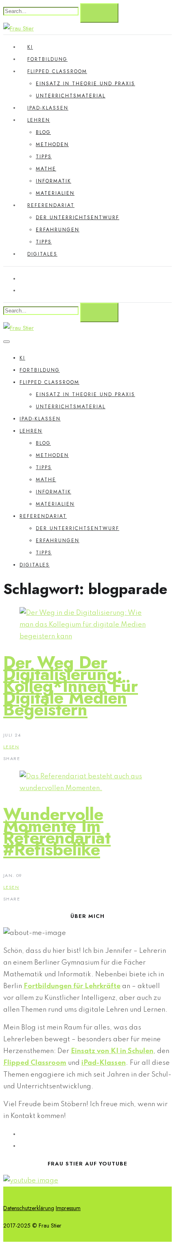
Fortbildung (47, 59)
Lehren (38, 120)
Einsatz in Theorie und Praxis (85, 83)
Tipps (44, 156)
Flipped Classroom (57, 71)
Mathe (46, 168)
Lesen (11, 746)
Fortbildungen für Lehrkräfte (72, 986)
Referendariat (50, 205)
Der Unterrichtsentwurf (77, 217)
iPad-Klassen (47, 108)
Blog (43, 132)
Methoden (52, 144)
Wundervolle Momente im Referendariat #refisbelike (57, 832)
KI (30, 47)
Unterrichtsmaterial (70, 95)
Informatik (53, 181)
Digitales (42, 254)
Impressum (68, 1208)
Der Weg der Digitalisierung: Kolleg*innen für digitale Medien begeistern (70, 686)
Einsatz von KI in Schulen (112, 1051)
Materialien (55, 193)
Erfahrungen (57, 229)
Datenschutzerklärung (28, 1208)
